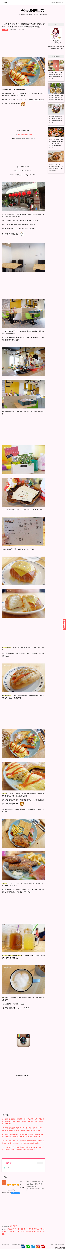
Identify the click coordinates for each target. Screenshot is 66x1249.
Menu (5, 2)
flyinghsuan (13, 29)
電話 (3, 1234)
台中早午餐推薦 (20, 1229)
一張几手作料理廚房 (10, 1231)
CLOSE (40, 1163)
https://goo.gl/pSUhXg (25, 134)
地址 (43, 1231)
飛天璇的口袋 (33, 11)
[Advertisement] (23, 45)
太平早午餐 (37, 1231)
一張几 (20, 1231)
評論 (9, 1168)
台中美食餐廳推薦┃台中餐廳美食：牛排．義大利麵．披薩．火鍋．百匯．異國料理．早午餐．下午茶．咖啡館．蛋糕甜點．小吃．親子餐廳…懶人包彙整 (23, 1121)
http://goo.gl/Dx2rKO (30, 175)
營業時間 (11, 1229)
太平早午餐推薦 (28, 1231)
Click (64, 624)
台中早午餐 (5, 29)
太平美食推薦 (38, 1229)
